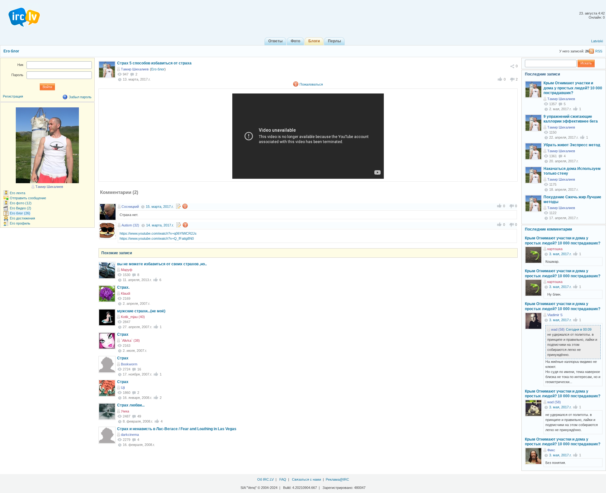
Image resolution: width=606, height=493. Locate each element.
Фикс (551, 450)
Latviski (597, 41)
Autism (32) (130, 225)
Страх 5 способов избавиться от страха (154, 63)
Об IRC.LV (265, 479)
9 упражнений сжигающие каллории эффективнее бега (571, 119)
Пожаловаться (311, 84)
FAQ (282, 479)
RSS (598, 51)
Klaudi (125, 293)
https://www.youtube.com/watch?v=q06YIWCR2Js (158, 233)
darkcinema (130, 434)
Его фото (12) (21, 203)
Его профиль (20, 223)
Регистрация (13, 96)
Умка (125, 411)
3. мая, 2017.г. (560, 254)
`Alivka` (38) (130, 340)
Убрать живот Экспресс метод (572, 145)
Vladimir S (554, 315)
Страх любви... (131, 405)
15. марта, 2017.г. (160, 206)
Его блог (11, 51)
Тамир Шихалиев (135, 69)
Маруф (126, 270)
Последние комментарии (548, 229)
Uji (123, 387)
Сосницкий (130, 206)
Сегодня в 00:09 (578, 329)
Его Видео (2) (20, 208)
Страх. (123, 287)
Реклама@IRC (337, 479)
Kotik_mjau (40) (133, 317)
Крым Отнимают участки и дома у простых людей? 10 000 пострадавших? (573, 88)
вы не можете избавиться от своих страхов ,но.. (162, 264)
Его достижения (22, 218)
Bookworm (129, 364)
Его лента (17, 193)
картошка (554, 249)
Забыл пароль (80, 97)
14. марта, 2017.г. (160, 225)
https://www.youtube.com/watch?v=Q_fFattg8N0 (157, 238)
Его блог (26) (20, 213)
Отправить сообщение (28, 198)
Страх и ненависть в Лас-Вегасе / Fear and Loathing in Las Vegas (176, 429)
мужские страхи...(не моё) (141, 311)
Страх (122, 334)
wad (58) (558, 329)
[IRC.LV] (20, 15)
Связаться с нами (306, 479)
